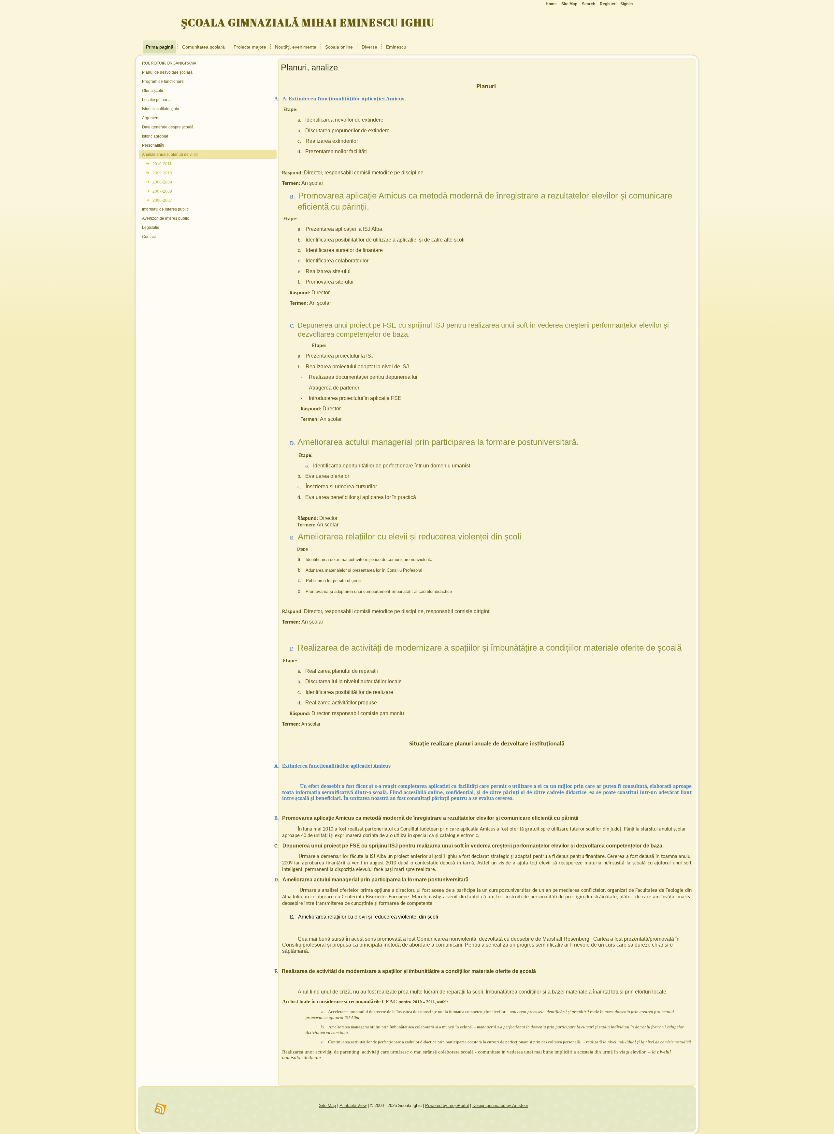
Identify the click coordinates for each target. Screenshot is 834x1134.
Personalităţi (153, 145)
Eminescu (396, 47)
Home (551, 4)
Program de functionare (163, 81)
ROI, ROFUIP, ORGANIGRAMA (169, 63)
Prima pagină (159, 47)
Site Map (327, 1105)
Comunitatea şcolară (203, 47)
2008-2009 (162, 182)
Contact (149, 236)
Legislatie (150, 227)
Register (608, 4)
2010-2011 (162, 164)
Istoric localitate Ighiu (160, 109)
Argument (150, 118)
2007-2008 (162, 191)
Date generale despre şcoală (168, 127)
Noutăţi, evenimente (295, 47)
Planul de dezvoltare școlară (167, 72)
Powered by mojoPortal (447, 1105)
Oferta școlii (152, 90)
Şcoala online (339, 47)
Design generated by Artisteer (500, 1105)
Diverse (369, 47)
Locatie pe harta (156, 99)
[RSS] (160, 1109)
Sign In (626, 4)
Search (588, 4)
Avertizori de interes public (165, 218)
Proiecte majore (250, 47)
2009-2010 (162, 173)
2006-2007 (162, 200)
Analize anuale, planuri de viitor (170, 154)
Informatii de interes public (165, 209)
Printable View (353, 1105)
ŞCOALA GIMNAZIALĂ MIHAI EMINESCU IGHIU (307, 22)
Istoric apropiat (155, 136)
